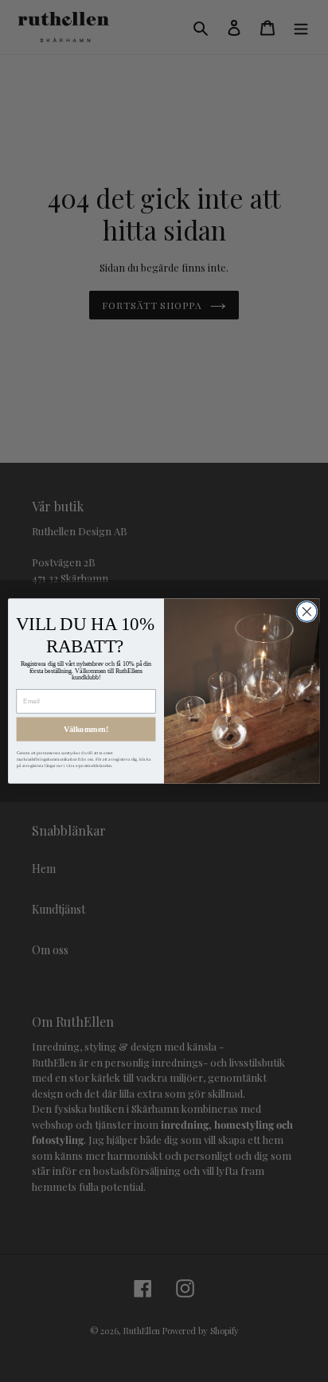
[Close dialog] (307, 611)
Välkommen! (86, 729)
